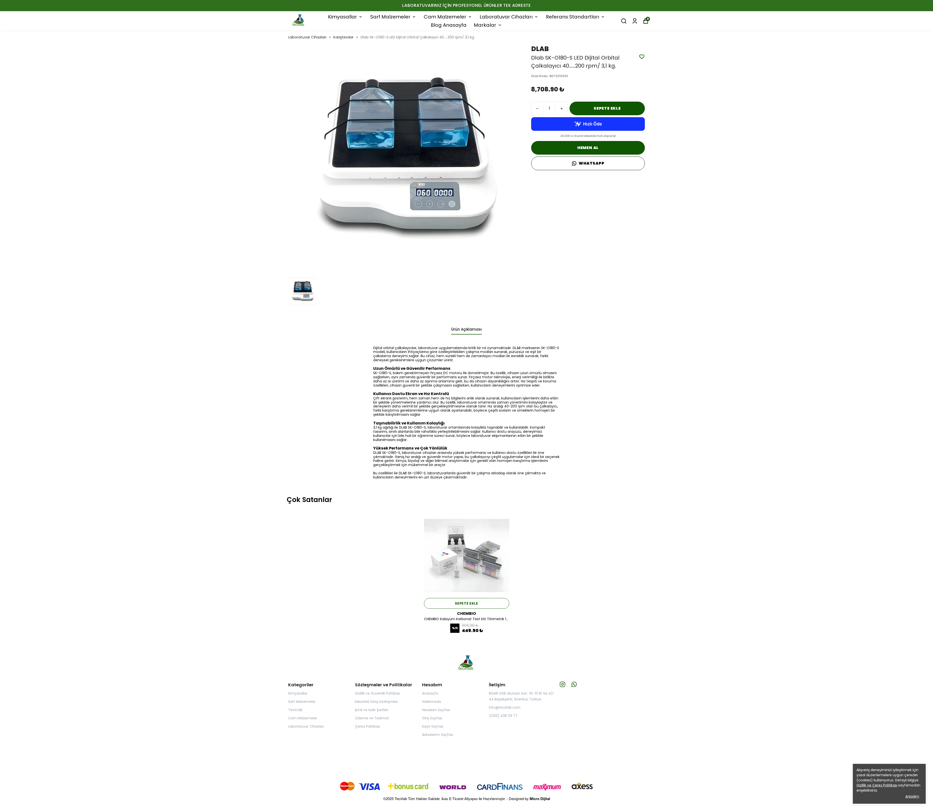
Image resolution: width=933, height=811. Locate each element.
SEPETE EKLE (607, 108)
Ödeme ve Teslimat (372, 718)
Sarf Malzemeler (390, 16)
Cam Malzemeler (445, 16)
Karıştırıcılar (343, 37)
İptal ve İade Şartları (371, 709)
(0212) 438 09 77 (503, 715)
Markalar (485, 25)
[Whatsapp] (574, 684)
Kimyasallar (342, 16)
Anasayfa (430, 693)
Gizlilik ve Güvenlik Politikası (377, 693)
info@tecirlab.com (504, 707)
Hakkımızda (431, 701)
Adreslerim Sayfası (437, 734)
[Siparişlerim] (635, 21)
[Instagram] (562, 684)
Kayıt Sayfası (432, 726)
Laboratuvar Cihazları (506, 16)
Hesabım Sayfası (436, 709)
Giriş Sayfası (432, 718)
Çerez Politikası (367, 726)
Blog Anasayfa (448, 25)
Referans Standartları (572, 16)
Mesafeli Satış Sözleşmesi (376, 701)
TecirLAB (295, 709)
